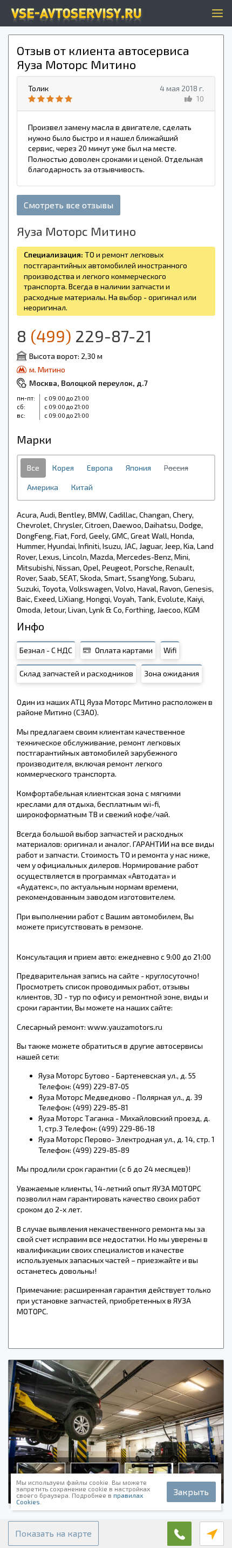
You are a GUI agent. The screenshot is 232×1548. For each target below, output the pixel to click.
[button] (53, 1533)
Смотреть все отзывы (68, 205)
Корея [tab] (63, 467)
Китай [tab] (82, 487)
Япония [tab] (138, 467)
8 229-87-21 (84, 335)
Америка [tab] (42, 487)
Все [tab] (33, 467)
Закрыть (191, 1491)
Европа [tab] (100, 467)
